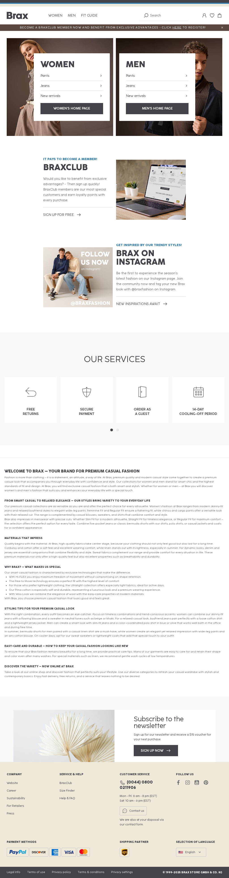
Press (10, 813)
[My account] (204, 15)
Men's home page (157, 108)
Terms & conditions (91, 872)
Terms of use (36, 872)
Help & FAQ (67, 798)
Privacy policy (61, 872)
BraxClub (65, 782)
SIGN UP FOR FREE (58, 215)
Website (12, 782)
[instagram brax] (187, 782)
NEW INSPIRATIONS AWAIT (138, 304)
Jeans (44, 86)
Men (72, 15)
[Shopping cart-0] (219, 15)
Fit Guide (89, 15)
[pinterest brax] (206, 782)
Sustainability (16, 798)
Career (11, 790)
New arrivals (50, 96)
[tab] (111, 430)
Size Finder (67, 790)
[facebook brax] (178, 782)
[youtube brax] (196, 782)
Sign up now (152, 751)
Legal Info (13, 872)
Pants (44, 76)
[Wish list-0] (212, 15)
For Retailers (15, 805)
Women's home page (71, 108)
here (176, 27)
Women (55, 15)
